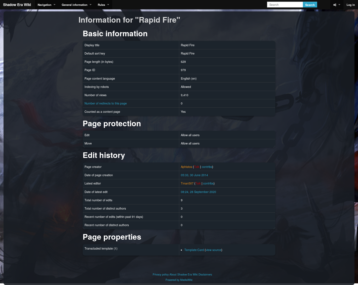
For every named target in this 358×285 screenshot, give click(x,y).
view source (213, 250)
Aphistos (186, 167)
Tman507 (187, 183)
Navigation (44, 5)
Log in (351, 5)
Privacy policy (161, 274)
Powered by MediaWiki (179, 280)
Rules (101, 5)
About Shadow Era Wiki (183, 274)
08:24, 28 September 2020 (198, 192)
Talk (196, 167)
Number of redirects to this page (106, 103)
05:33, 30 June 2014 (194, 175)
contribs (207, 167)
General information (74, 5)
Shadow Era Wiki (17, 4)
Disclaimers (205, 274)
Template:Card (194, 250)
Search (310, 5)
